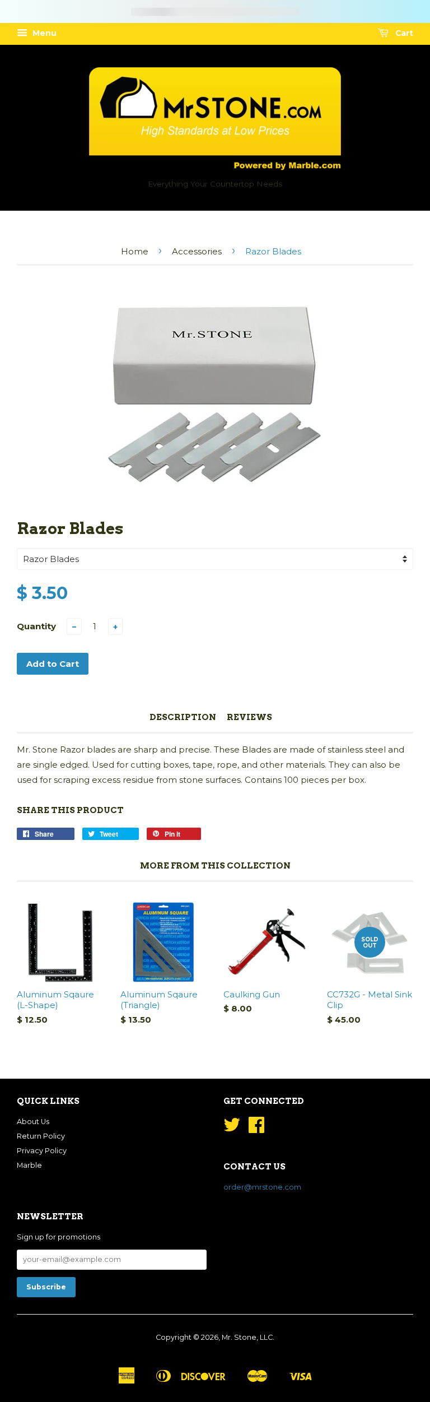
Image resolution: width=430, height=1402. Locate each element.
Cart (403, 33)
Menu (43, 33)
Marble (29, 1165)
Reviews (249, 717)
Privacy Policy (42, 1150)
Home (134, 251)
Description (182, 717)
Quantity (36, 626)
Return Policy (41, 1136)
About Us (33, 1121)
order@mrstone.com (262, 1187)
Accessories (197, 251)
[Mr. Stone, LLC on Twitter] (231, 1129)
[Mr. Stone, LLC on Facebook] (256, 1129)
